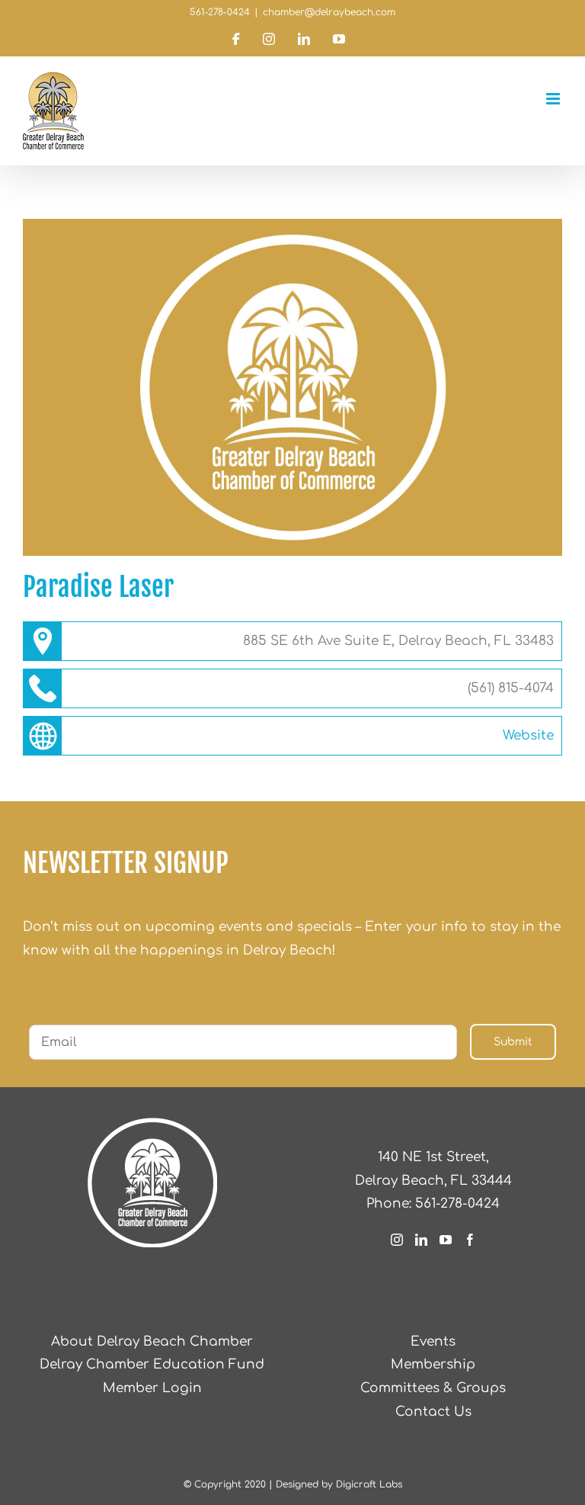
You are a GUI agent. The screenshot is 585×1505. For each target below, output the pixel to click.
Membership (433, 1364)
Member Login (152, 1388)
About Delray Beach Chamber (152, 1341)
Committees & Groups (433, 1388)
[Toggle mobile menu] (554, 99)
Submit (513, 1042)
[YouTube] (446, 1240)
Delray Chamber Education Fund (152, 1364)
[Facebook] (470, 1240)
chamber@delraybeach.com (329, 12)
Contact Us (433, 1411)
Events (433, 1341)
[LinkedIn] (421, 1240)
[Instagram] (397, 1240)
